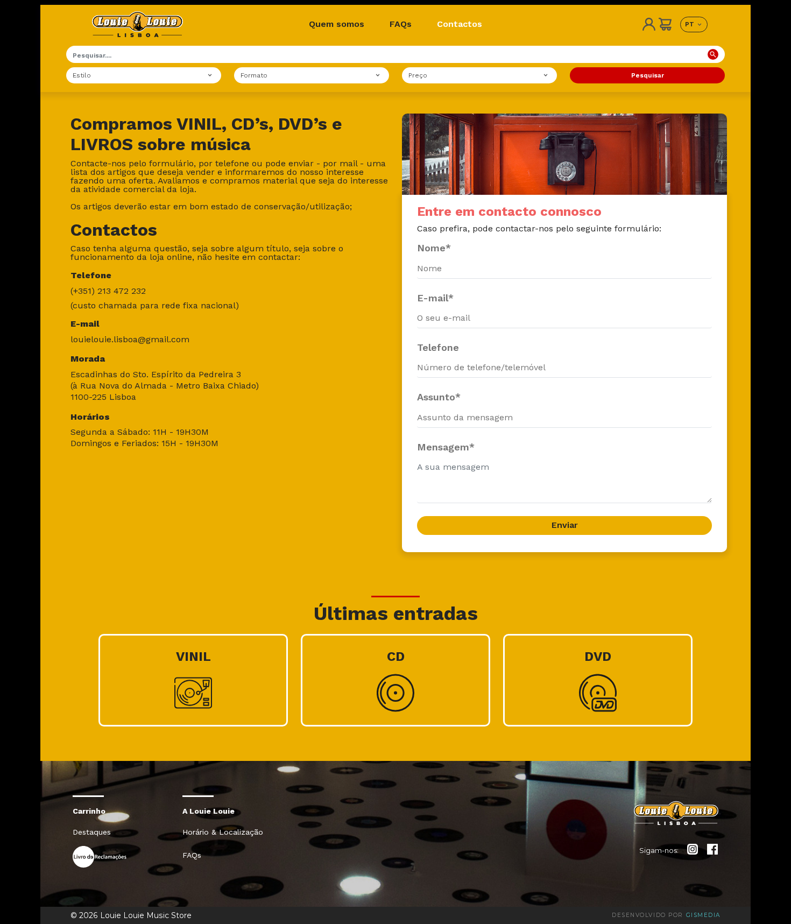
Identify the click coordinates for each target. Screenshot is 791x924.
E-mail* (435, 298)
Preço (417, 75)
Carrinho (89, 811)
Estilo (82, 75)
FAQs (401, 24)
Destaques (92, 832)
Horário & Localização (222, 832)
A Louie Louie (208, 811)
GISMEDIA (703, 915)
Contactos (459, 24)
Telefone (438, 347)
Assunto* (439, 397)
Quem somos (336, 24)
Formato (254, 75)
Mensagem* (446, 447)
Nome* (434, 247)
